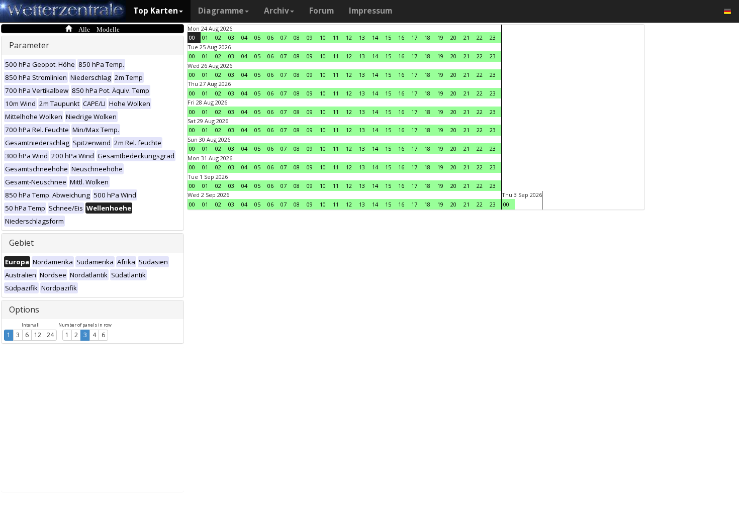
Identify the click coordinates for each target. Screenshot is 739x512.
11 (336, 37)
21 (467, 37)
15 (388, 37)
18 (427, 37)
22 (480, 37)
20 (453, 37)
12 (37, 335)
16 (401, 37)
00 (192, 37)
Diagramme (221, 11)
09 (310, 37)
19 (440, 37)
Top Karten (155, 11)
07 (284, 37)
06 (270, 37)
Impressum (370, 11)
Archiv (276, 11)
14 (375, 37)
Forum (321, 11)
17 (414, 37)
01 (205, 37)
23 (493, 37)
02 (218, 37)
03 (231, 37)
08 (297, 37)
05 (257, 37)
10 (323, 37)
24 (50, 335)
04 (244, 37)
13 (362, 37)
